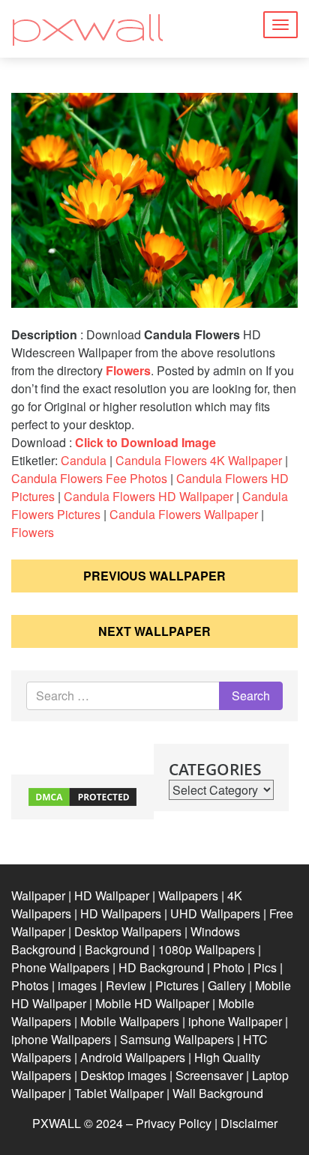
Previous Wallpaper (154, 575)
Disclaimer (249, 1123)
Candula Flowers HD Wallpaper (148, 496)
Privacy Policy (174, 1123)
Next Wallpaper (154, 631)
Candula (83, 460)
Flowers (128, 370)
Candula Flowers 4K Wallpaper (199, 460)
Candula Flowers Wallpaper (184, 514)
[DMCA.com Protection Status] (82, 795)
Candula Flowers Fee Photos (89, 478)
